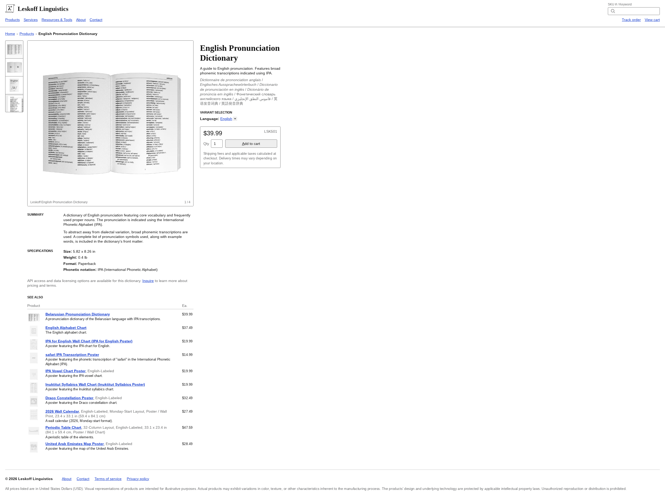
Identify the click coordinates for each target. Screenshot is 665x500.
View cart (652, 20)
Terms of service (108, 479)
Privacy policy (138, 479)
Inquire (148, 281)
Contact (96, 20)
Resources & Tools (57, 20)
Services (31, 20)
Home (10, 34)
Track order (631, 20)
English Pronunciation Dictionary (67, 34)
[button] (228, 119)
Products (12, 20)
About (81, 20)
